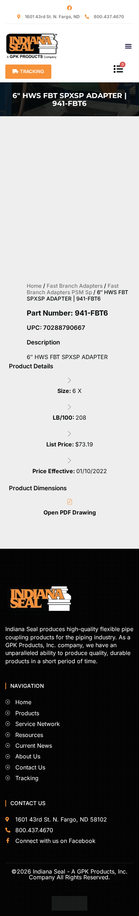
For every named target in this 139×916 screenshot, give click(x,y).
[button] (128, 46)
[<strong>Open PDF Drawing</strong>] (69, 502)
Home (34, 285)
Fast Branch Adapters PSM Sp (73, 289)
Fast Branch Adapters (75, 285)
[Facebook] (69, 7)
